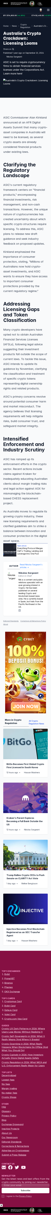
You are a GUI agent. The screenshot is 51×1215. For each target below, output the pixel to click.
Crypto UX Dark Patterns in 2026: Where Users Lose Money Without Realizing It (23, 1030)
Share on (7, 49)
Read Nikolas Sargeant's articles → (31, 565)
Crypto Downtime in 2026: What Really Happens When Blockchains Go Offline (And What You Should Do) (25, 1047)
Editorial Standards (11, 621)
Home (5, 26)
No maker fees (9, 1092)
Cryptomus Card (13, 1001)
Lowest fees (8, 1079)
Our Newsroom (10, 1137)
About (5, 624)
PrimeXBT (9, 978)
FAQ (4, 1107)
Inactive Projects (10, 1128)
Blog (4, 1120)
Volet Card (9, 1014)
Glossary (6, 1111)
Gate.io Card (10, 1010)
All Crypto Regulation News (36, 722)
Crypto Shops (9, 1097)
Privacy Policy (9, 1115)
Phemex (8, 987)
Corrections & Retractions (15, 1146)
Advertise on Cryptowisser (15, 1150)
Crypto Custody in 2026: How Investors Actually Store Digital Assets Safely (22, 1056)
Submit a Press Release (14, 1155)
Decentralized (9, 1075)
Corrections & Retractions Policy (33, 621)
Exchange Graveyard (12, 1124)
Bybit (7, 974)
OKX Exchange (12, 991)
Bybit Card (9, 1005)
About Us (7, 1133)
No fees (6, 1084)
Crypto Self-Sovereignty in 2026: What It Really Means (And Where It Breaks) (23, 1038)
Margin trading (9, 1088)
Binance (8, 983)
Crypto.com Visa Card (15, 1018)
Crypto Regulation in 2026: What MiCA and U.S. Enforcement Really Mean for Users (24, 1064)
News (14, 26)
